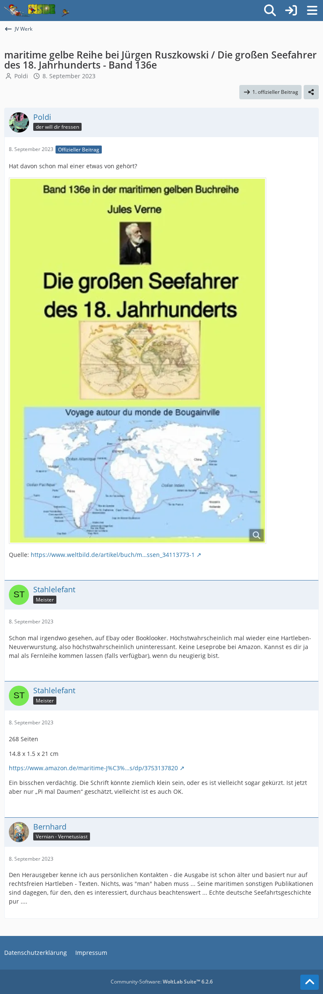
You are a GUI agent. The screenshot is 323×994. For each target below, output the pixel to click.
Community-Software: (162, 981)
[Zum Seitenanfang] (309, 982)
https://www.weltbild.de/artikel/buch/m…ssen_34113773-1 (113, 555)
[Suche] (270, 10)
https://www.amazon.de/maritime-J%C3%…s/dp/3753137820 (93, 768)
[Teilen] (311, 92)
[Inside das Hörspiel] (37, 10)
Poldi (21, 76)
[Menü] (312, 10)
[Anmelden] (291, 10)
